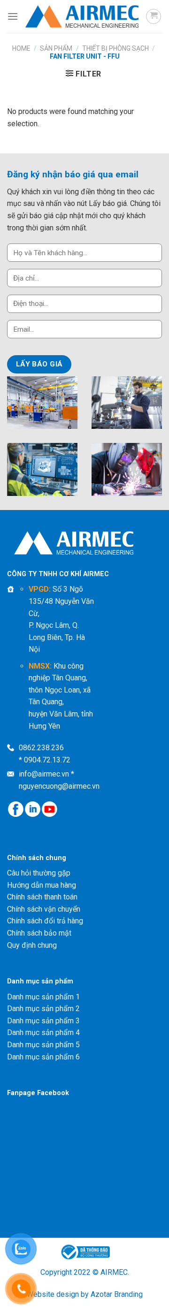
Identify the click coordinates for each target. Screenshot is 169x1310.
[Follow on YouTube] (49, 809)
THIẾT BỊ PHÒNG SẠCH (115, 48)
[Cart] (153, 16)
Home (21, 48)
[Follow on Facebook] (15, 809)
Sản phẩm (56, 48)
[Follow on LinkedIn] (32, 809)
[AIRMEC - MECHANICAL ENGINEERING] (81, 16)
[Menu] (12, 16)
